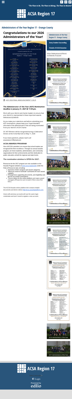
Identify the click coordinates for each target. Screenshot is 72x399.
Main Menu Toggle (3, 2)
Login (36, 379)
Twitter (69, 1)
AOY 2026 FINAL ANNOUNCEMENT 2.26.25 (21, 100)
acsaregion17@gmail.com (12, 140)
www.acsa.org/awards (10, 117)
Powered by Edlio (36, 385)
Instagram (65, 1)
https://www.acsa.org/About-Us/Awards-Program (57, 54)
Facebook (61, 1)
